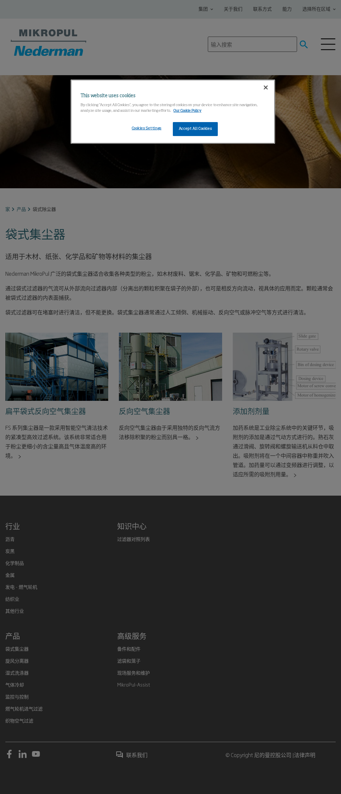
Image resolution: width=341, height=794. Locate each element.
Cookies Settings (147, 128)
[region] (173, 111)
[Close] (265, 87)
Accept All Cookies (195, 129)
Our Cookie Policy (187, 111)
